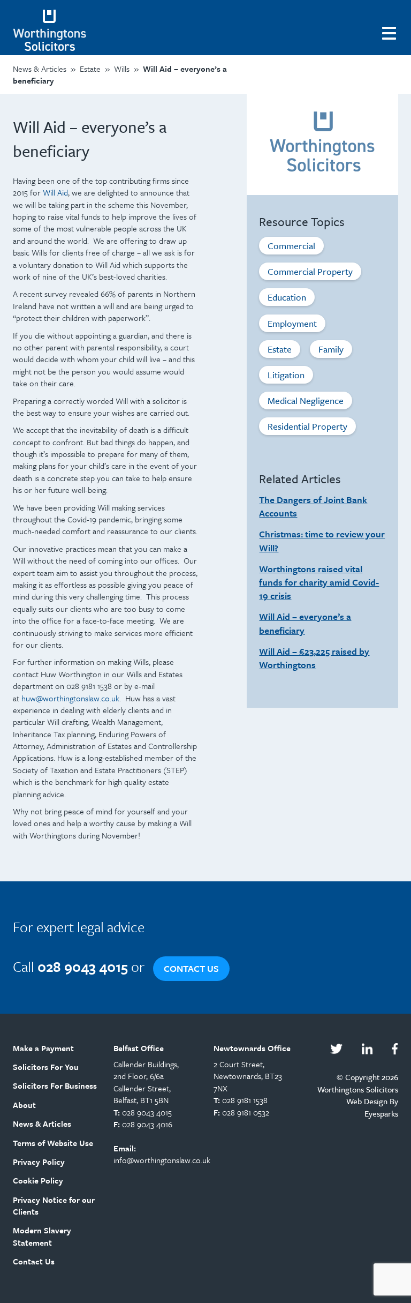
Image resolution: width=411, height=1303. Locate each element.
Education (287, 297)
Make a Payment (43, 1048)
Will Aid (55, 192)
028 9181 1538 (245, 1100)
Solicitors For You (46, 1067)
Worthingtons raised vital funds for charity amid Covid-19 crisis (319, 582)
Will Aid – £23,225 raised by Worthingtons (314, 658)
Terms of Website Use (53, 1143)
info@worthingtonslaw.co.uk (161, 1160)
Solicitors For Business (55, 1085)
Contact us (191, 968)
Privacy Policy (39, 1161)
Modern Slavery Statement (42, 1236)
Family (331, 349)
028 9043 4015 (147, 1112)
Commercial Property (310, 271)
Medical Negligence (306, 400)
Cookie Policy (38, 1180)
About (24, 1105)
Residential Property (307, 426)
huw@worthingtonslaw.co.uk (70, 698)
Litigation (286, 374)
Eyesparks (381, 1113)
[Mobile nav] (390, 32)
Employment (292, 323)
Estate (280, 349)
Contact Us (34, 1261)
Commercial (291, 245)
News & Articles (42, 1123)
